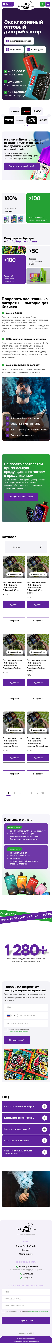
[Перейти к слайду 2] (27, 125)
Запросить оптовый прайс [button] (22, 166)
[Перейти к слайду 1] (25, 125)
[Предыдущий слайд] (3, 115)
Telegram (27, 1277)
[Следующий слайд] (49, 115)
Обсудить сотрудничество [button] (21, 496)
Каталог (26, 1250)
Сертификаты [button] (26, 1254)
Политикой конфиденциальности (18, 1031)
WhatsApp (28, 1273)
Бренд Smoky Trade (26, 1246)
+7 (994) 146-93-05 (28, 1266)
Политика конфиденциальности (26, 1338)
